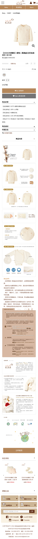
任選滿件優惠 (8, 133)
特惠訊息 (5, 130)
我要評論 (13, 63)
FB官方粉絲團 (14, 517)
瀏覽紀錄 (5, 491)
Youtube (27, 520)
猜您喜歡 (5, 458)
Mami (31, 7)
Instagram (15, 520)
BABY (9, 13)
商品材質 (5, 102)
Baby (6, 7)
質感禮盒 (19, 7)
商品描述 (5, 126)
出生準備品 (16, 13)
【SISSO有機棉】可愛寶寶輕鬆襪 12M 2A (27, 478)
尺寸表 (34, 69)
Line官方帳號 (28, 517)
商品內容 (19, 139)
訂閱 (32, 511)
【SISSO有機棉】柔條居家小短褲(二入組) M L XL (10, 479)
